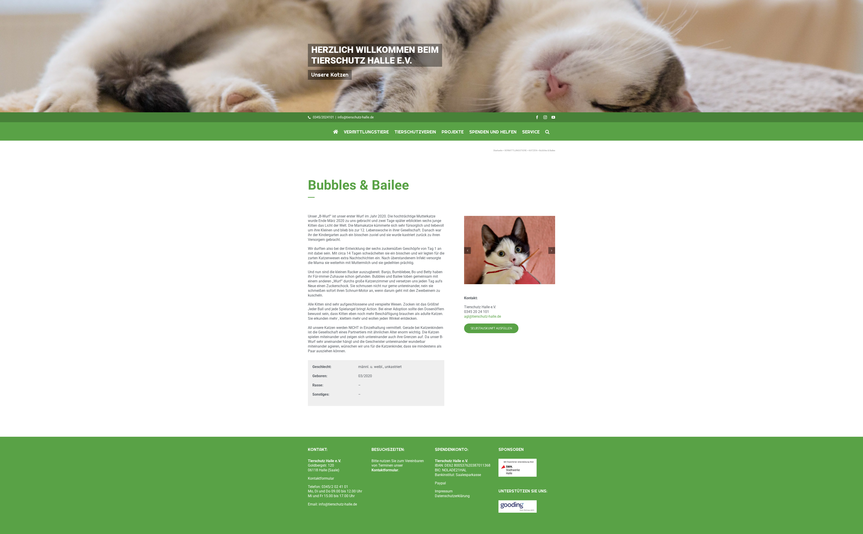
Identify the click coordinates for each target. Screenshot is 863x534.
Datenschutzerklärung (452, 496)
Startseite (497, 150)
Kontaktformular (321, 478)
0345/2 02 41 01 (335, 487)
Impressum (444, 491)
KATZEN (533, 150)
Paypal (440, 483)
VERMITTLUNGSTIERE (515, 150)
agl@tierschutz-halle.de (482, 316)
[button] (547, 131)
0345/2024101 (323, 117)
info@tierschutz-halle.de (356, 117)
